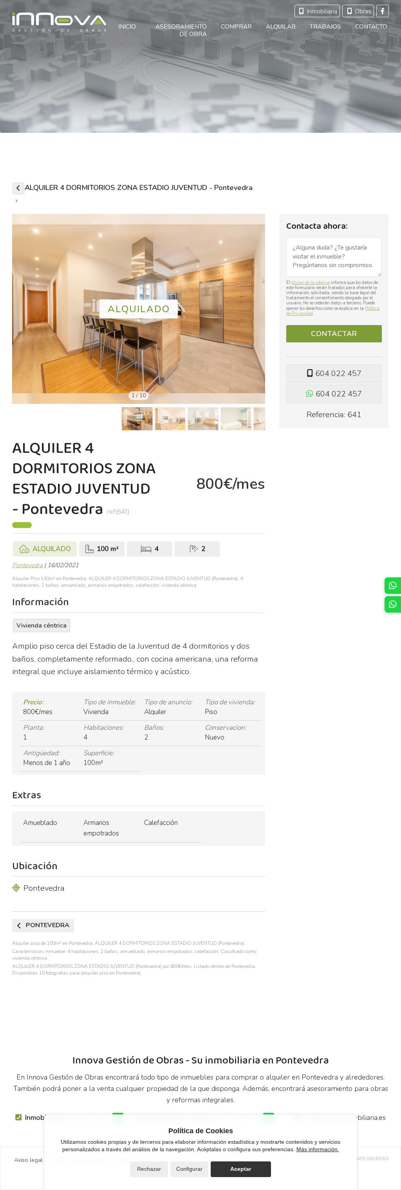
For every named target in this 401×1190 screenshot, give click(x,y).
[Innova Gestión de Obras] (59, 22)
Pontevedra (27, 565)
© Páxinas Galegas (364, 1158)
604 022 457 (338, 373)
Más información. (317, 1149)
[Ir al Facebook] (382, 11)
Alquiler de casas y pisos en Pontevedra (18, 188)
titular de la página (310, 283)
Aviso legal (28, 1160)
